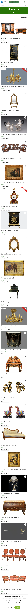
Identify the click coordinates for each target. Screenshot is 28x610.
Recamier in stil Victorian (8, 445)
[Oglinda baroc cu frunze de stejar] (14, 244)
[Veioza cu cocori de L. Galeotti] (14, 483)
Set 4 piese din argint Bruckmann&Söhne (13, 134)
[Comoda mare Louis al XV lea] (14, 507)
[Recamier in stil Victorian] (14, 435)
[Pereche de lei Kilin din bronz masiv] (14, 387)
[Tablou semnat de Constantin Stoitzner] (14, 172)
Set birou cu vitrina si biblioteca (10, 38)
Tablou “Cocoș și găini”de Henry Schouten (13, 469)
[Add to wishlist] (25, 21)
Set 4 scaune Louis (6, 565)
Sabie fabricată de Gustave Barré (11, 541)
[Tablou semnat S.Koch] (14, 268)
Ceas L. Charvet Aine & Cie (9, 206)
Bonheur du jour (6, 302)
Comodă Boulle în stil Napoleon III (11, 350)
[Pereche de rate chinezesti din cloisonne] (14, 411)
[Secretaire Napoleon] (14, 52)
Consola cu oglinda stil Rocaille (10, 110)
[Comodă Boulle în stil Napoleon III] (14, 340)
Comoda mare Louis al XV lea (10, 517)
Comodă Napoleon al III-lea (9, 230)
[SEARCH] (25, 5)
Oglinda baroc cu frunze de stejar (11, 254)
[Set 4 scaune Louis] (14, 555)
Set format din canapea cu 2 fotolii (11, 158)
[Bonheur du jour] (14, 292)
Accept (17, 607)
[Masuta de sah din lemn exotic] (14, 364)
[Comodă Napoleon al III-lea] (14, 220)
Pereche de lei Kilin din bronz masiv (11, 398)
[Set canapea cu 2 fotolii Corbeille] (14, 579)
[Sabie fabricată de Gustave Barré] (14, 531)
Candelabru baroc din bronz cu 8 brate (12, 86)
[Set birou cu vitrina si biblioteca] (14, 28)
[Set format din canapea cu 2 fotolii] (14, 148)
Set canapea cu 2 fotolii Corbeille (11, 589)
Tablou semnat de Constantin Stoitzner (13, 182)
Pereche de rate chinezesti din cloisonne (13, 421)
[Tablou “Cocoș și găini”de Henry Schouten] (14, 459)
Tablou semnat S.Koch (7, 278)
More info (10, 607)
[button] (5, 42)
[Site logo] (14, 1)
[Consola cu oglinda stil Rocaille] (14, 100)
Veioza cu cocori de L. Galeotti (10, 493)
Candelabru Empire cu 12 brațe (10, 326)
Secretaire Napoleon (7, 62)
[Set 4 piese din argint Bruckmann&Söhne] (14, 124)
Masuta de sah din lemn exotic (10, 374)
